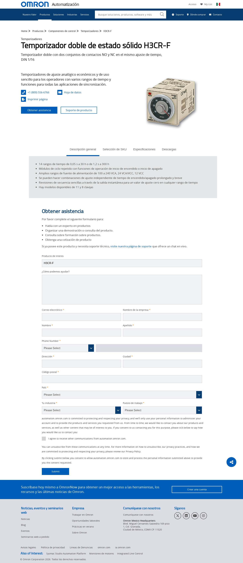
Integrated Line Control (130, 553)
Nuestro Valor (29, 14)
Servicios (84, 14)
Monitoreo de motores (101, 553)
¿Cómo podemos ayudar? (55, 271)
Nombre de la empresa (136, 309)
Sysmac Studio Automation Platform (66, 553)
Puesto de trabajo (133, 403)
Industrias (72, 14)
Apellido (128, 325)
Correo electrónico (53, 309)
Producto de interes (53, 256)
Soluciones (58, 14)
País (45, 387)
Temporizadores (90, 31)
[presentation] (44, 439)
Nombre (47, 325)
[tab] (82, 150)
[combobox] (130, 14)
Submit (51, 471)
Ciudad (128, 356)
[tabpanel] (123, 176)
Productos (45, 14)
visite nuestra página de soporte (131, 246)
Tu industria (49, 403)
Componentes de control (62, 31)
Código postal (50, 372)
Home (24, 31)
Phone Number (51, 340)
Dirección (48, 356)
